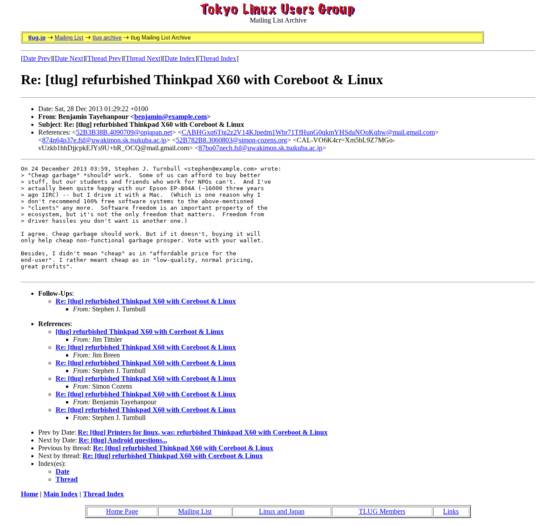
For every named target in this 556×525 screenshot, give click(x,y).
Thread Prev (104, 58)
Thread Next (143, 58)
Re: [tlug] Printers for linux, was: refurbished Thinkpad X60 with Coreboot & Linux (203, 432)
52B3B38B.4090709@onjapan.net (124, 132)
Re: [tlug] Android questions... (123, 440)
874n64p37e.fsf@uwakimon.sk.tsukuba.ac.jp (104, 140)
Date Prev (36, 58)
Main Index (60, 494)
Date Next (69, 58)
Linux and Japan (281, 511)
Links (451, 511)
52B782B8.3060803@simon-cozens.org (231, 140)
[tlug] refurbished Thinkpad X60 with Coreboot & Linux (140, 331)
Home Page (122, 511)
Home (29, 494)
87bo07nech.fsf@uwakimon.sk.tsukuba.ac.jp (260, 148)
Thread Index (217, 58)
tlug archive (107, 37)
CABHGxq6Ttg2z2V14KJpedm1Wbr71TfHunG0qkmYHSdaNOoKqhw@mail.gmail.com (308, 132)
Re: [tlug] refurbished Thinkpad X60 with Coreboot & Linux (146, 301)
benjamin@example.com (170, 116)
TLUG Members (382, 511)
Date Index (180, 58)
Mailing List (69, 37)
